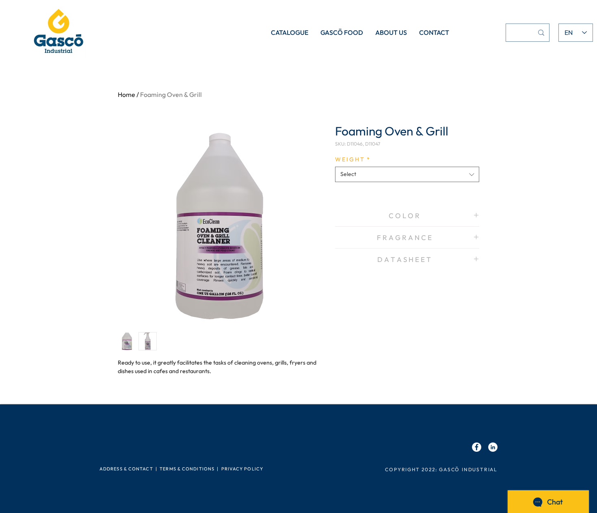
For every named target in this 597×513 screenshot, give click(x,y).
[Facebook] (476, 447)
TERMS (168, 469)
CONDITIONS (198, 469)
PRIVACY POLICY (242, 469)
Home (126, 94)
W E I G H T (352, 159)
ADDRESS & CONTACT (126, 469)
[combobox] (407, 174)
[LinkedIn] (493, 447)
